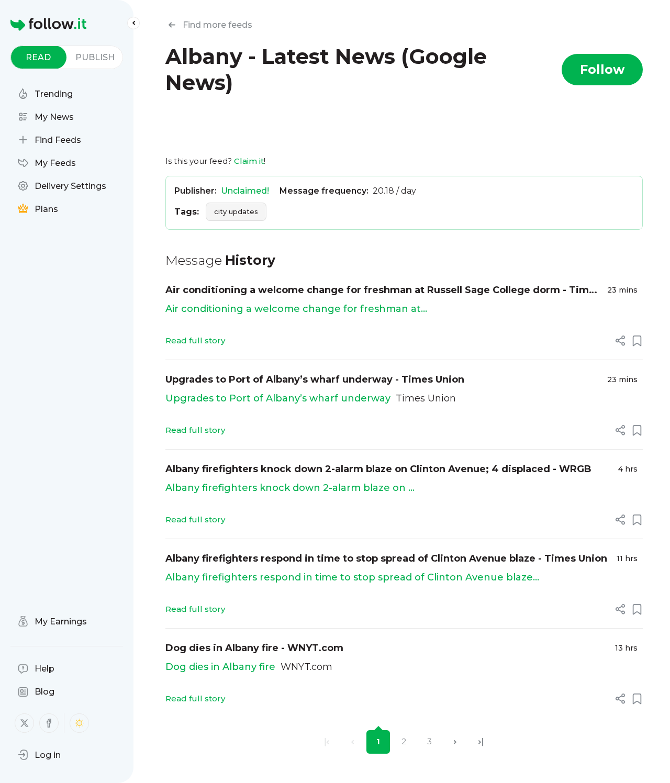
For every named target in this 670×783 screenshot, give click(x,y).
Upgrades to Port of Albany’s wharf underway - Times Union (314, 379)
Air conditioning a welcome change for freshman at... (296, 309)
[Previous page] (352, 742)
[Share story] (620, 340)
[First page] (327, 742)
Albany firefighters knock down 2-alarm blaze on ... (290, 488)
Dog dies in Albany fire (220, 667)
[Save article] (637, 340)
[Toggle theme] (79, 723)
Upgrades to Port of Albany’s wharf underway (277, 398)
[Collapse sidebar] (133, 23)
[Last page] (481, 742)
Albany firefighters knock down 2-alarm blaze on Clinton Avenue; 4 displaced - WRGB (378, 469)
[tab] (38, 57)
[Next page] (455, 742)
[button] (39, 754)
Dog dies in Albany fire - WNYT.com (254, 648)
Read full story (195, 340)
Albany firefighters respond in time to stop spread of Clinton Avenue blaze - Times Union (386, 558)
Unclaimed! (245, 191)
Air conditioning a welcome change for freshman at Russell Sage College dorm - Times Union (382, 290)
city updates (236, 211)
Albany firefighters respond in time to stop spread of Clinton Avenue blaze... (352, 577)
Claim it (249, 161)
